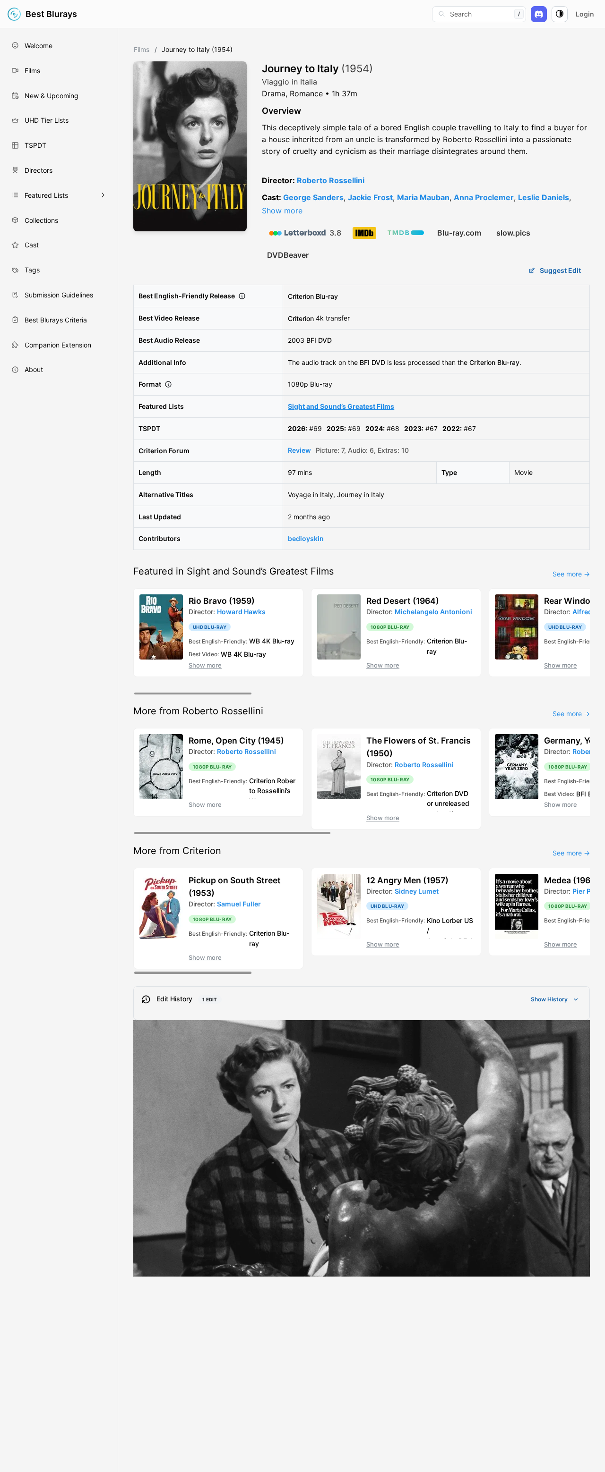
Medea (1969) (571, 880)
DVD (325, 340)
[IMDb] (364, 233)
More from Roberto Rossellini (198, 711)
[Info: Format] (168, 384)
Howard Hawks (241, 612)
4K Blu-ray (278, 641)
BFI (311, 340)
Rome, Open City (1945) (236, 740)
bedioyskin (306, 538)
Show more (282, 210)
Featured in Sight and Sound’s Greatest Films (233, 571)
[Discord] (539, 14)
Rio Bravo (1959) (222, 601)
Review (299, 450)
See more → (571, 574)
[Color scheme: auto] (560, 14)
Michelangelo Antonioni (433, 612)
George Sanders (313, 197)
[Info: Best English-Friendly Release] (242, 296)
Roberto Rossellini (330, 180)
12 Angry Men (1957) (407, 880)
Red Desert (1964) (402, 601)
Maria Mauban (423, 197)
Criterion (301, 296)
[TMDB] (405, 232)
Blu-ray (327, 296)
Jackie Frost (370, 197)
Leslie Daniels (543, 197)
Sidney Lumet (417, 891)
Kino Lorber (444, 920)
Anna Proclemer (484, 197)
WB (254, 641)
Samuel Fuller (239, 904)
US (468, 920)
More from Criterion (177, 850)
